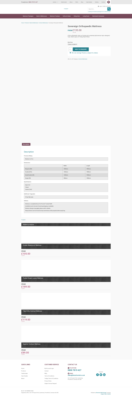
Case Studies (89, 2)
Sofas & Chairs (67, 16)
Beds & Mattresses (41, 16)
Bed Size (70, 42)
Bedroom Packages (28, 16)
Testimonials (64, 2)
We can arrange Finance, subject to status (85, 53)
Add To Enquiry (81, 49)
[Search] (109, 9)
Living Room (86, 16)
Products (27, 22)
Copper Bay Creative (106, 394)
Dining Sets (77, 16)
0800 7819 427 (74, 370)
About (71, 2)
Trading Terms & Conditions (51, 378)
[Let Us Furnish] (34, 11)
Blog (82, 2)
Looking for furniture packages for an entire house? (99, 11)
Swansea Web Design (101, 392)
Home (22, 22)
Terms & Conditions (49, 376)
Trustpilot (66, 8)
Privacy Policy (48, 381)
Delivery (96, 2)
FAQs (46, 373)
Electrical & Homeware (98, 16)
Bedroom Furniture (55, 16)
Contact (103, 2)
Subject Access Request (51, 383)
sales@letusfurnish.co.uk (76, 375)
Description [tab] (26, 144)
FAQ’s (76, 2)
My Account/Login (49, 368)
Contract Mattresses (43, 22)
